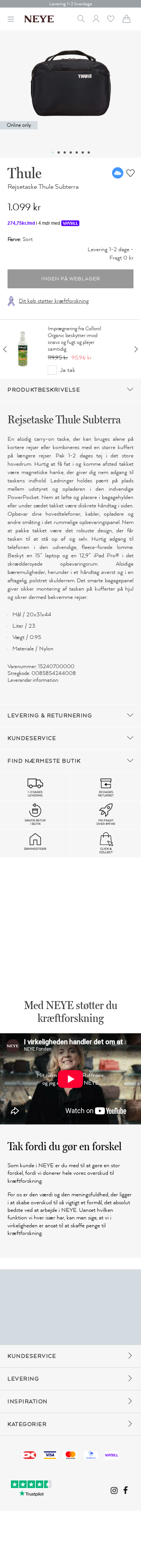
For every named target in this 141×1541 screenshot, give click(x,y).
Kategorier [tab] (27, 1424)
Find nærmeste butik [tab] (44, 761)
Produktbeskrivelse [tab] (44, 390)
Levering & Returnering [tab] (50, 715)
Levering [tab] (23, 1379)
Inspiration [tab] (28, 1401)
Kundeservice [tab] (32, 738)
